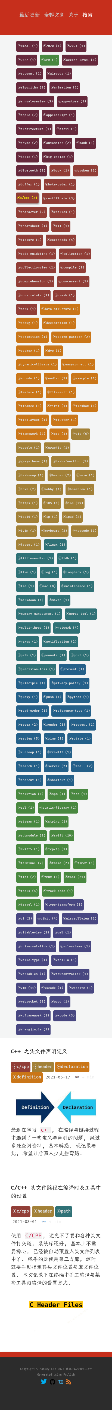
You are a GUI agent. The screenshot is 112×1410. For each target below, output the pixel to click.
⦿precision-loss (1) (36, 669)
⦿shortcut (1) (60, 780)
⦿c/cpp (21, 1066)
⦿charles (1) (63, 212)
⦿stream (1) (29, 821)
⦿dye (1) (53, 351)
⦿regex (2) (28, 724)
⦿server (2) (56, 766)
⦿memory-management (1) (39, 614)
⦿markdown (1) (30, 600)
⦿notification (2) (60, 641)
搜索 (87, 15)
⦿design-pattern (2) (71, 337)
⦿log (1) (49, 572)
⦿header (42, 1066)
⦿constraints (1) (33, 295)
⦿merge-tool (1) (81, 614)
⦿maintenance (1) (77, 586)
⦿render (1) (54, 724)
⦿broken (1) (85, 170)
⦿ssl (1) (26, 807)
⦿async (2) (28, 143)
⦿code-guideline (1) (36, 254)
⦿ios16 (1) (28, 517)
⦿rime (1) (54, 738)
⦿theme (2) (59, 863)
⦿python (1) (78, 697)
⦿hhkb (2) (27, 489)
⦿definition (27, 1077)
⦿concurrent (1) (73, 281)
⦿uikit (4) (48, 918)
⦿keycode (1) (85, 531)
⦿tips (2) (27, 877)
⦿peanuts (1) (53, 655)
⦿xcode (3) (65, 1015)
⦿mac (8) (47, 586)
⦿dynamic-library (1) (37, 364)
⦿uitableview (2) (33, 932)
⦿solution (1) (30, 794)
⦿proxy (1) (28, 697)
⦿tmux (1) (50, 877)
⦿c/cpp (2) (27, 198)
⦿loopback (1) (76, 572)
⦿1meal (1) (28, 46)
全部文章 (54, 15)
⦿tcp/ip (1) (56, 849)
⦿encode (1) (29, 378)
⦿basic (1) (28, 157)
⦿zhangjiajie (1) (33, 1029)
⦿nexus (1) (28, 641)
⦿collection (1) (75, 254)
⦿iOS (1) (51, 503)
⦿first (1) (57, 406)
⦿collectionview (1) (36, 267)
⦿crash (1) (65, 295)
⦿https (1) (28, 503)
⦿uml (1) (63, 932)
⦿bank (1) (85, 143)
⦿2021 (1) (76, 46)
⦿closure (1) (30, 240)
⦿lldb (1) (67, 558)
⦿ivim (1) (27, 531)
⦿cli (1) (61, 226)
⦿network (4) (67, 627)
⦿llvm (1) (27, 572)
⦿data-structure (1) (60, 309)
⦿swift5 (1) (29, 849)
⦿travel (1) (29, 904)
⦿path (64, 1211)
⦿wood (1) (60, 1001)
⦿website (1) (81, 988)
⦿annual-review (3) (35, 101)
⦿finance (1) (30, 406)
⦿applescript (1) (59, 115)
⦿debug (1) (28, 323)
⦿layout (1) (29, 544)
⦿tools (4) (28, 891)
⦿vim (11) (27, 988)
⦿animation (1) (65, 87)
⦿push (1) (52, 697)
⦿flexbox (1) (85, 406)
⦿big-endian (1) (58, 157)
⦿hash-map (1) (30, 475)
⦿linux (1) (55, 544)
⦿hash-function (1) (70, 461)
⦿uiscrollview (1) (80, 918)
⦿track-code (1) (58, 891)
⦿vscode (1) (52, 988)
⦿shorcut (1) (30, 780)
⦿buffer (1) (29, 184)
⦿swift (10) (62, 835)
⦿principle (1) (31, 683)
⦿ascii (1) (67, 129)
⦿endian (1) (56, 378)
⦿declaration (72, 1066)
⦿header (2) (60, 475)
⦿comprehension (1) (35, 281)
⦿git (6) (81, 434)
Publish (69, 1374)
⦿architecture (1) (34, 129)
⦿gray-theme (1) (32, 461)
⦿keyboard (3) (54, 531)
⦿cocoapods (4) (61, 240)
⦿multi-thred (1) (33, 627)
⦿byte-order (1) (60, 184)
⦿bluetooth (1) (31, 170)
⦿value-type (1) (32, 960)
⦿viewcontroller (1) (69, 974)
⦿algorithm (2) (31, 87)
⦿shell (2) (83, 766)
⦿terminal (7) (30, 863)
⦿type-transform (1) (63, 904)
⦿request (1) (83, 724)
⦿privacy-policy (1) (69, 683)
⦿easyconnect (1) (78, 364)
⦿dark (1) (27, 309)
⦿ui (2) (25, 918)
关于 (73, 15)
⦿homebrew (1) (80, 489)
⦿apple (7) (28, 115)
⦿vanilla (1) (65, 960)
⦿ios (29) (74, 503)
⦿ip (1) (50, 517)
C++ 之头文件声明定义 (39, 1051)
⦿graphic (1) (57, 448)
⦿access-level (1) (80, 60)
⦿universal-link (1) (36, 946)
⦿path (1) (27, 655)
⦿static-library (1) (58, 807)
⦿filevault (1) (61, 392)
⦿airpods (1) (59, 73)
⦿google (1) (29, 448)
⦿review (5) (29, 738)
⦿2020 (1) (52, 46)
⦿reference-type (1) (71, 711)
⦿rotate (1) (80, 738)
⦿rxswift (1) (59, 752)
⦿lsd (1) (26, 586)
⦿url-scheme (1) (75, 946)
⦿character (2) (31, 212)
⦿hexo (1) (85, 475)
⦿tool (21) (75, 877)
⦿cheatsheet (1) (32, 226)
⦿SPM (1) (49, 60)
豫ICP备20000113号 (79, 1369)
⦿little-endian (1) (35, 558)
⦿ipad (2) (72, 517)
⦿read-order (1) (32, 711)
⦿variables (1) (31, 974)
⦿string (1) (56, 821)
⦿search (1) (29, 766)
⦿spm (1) (57, 794)
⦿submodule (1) (31, 835)
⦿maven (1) (59, 600)
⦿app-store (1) (72, 101)
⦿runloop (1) (30, 752)
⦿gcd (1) (59, 434)
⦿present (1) (72, 669)
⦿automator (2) (57, 143)
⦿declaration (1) (59, 323)
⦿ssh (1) (79, 794)
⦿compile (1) (72, 267)
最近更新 (29, 15)
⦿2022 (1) (27, 60)
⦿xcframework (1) (33, 1015)
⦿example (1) (85, 378)
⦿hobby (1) (51, 489)
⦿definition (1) (32, 337)
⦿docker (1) (29, 351)
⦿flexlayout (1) (32, 420)
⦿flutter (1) (65, 420)
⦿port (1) (80, 655)
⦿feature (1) (30, 392)
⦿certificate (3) (59, 198)
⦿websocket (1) (31, 1001)
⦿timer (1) (84, 863)
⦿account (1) (30, 73)
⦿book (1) (60, 170)
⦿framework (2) (31, 434)
